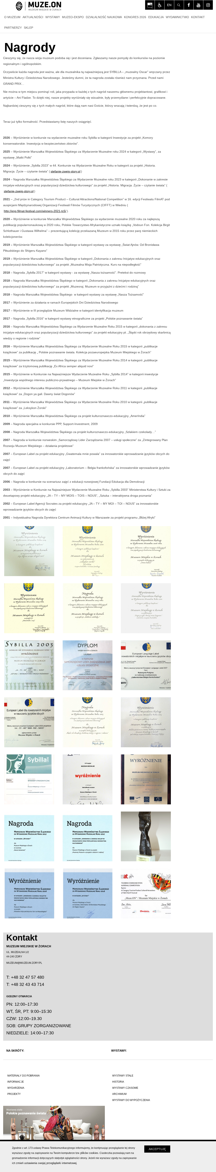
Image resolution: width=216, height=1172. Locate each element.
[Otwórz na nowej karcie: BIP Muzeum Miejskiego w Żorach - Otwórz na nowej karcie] (150, 5)
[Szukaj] (179, 5)
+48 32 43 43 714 (27, 984)
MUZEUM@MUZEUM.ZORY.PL (24, 962)
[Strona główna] (38, 6)
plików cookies (89, 1153)
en (169, 5)
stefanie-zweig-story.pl (65, 171)
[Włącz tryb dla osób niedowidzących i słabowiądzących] (159, 5)
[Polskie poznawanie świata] (55, 1123)
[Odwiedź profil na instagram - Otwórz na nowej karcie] (208, 5)
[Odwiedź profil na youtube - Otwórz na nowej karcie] (198, 5)
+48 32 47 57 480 (27, 977)
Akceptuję (157, 1149)
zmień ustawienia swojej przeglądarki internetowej (46, 1163)
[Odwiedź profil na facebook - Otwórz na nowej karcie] (188, 5)
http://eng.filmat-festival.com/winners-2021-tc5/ (35, 211)
